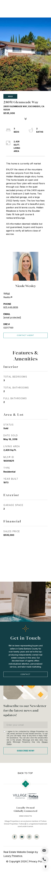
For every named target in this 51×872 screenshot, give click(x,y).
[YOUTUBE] (22, 837)
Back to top (25, 773)
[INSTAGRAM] (29, 837)
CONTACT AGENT (25, 335)
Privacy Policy (37, 861)
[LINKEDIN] (36, 837)
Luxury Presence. (13, 855)
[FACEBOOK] (14, 837)
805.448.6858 (10, 307)
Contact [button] (25, 674)
